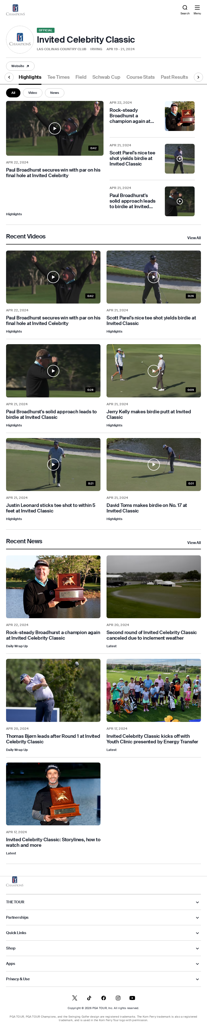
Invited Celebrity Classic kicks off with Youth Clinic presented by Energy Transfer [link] (152, 739)
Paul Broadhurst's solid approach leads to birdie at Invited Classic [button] (51, 414)
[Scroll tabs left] (9, 77)
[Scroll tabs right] (198, 77)
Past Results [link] (174, 77)
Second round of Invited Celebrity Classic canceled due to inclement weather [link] (152, 635)
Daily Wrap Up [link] (17, 646)
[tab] (30, 79)
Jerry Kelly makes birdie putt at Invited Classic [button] (149, 414)
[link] (15, 9)
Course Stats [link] (140, 77)
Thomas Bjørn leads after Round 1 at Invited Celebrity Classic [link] (53, 739)
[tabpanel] (103, 474)
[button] (20, 66)
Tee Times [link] (58, 77)
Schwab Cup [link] (106, 77)
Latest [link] (112, 646)
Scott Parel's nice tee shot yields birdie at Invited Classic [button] (151, 320)
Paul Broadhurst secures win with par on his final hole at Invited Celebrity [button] (53, 172)
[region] (53, 635)
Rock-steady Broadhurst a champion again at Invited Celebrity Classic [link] (53, 635)
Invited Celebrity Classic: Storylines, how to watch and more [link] (53, 842)
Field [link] (80, 77)
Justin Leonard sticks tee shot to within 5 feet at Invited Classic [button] (50, 508)
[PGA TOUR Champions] (14, 881)
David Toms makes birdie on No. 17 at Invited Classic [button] (147, 508)
